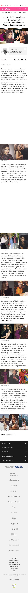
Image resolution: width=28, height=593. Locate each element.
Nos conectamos (7, 447)
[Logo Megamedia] (14, 579)
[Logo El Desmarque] (14, 496)
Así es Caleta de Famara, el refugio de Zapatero (13, 5)
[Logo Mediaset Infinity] (14, 475)
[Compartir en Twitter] (18, 59)
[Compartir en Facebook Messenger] (22, 59)
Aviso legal (14, 558)
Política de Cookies (14, 566)
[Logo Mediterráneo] (14, 550)
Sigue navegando (7, 460)
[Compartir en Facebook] (25, 59)
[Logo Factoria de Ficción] (14, 502)
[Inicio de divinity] (2, 9)
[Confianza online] (14, 587)
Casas (14, 12)
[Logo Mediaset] (14, 468)
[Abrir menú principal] (25, 9)
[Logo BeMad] (14, 518)
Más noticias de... (7, 443)
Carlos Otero (14, 49)
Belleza (24, 12)
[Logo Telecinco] (14, 480)
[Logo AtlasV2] (14, 540)
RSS (14, 570)
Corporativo (6, 452)
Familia (10, 12)
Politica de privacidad (14, 562)
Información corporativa (14, 560)
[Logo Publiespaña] (14, 545)
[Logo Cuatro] (14, 486)
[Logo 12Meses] (14, 534)
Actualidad (4, 12)
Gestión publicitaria (14, 568)
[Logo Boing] (14, 507)
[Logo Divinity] (14, 491)
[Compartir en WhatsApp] (15, 59)
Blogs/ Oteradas (8, 9)
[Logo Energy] (14, 513)
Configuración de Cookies (14, 564)
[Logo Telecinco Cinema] (14, 529)
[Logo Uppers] (14, 523)
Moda (19, 12)
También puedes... (8, 456)
